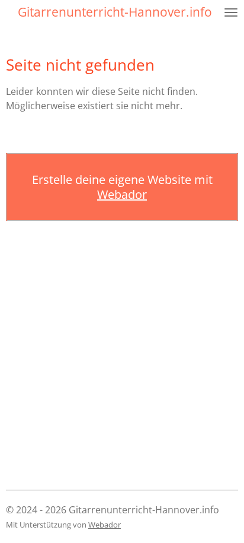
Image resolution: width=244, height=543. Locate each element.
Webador (122, 194)
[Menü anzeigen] (231, 12)
